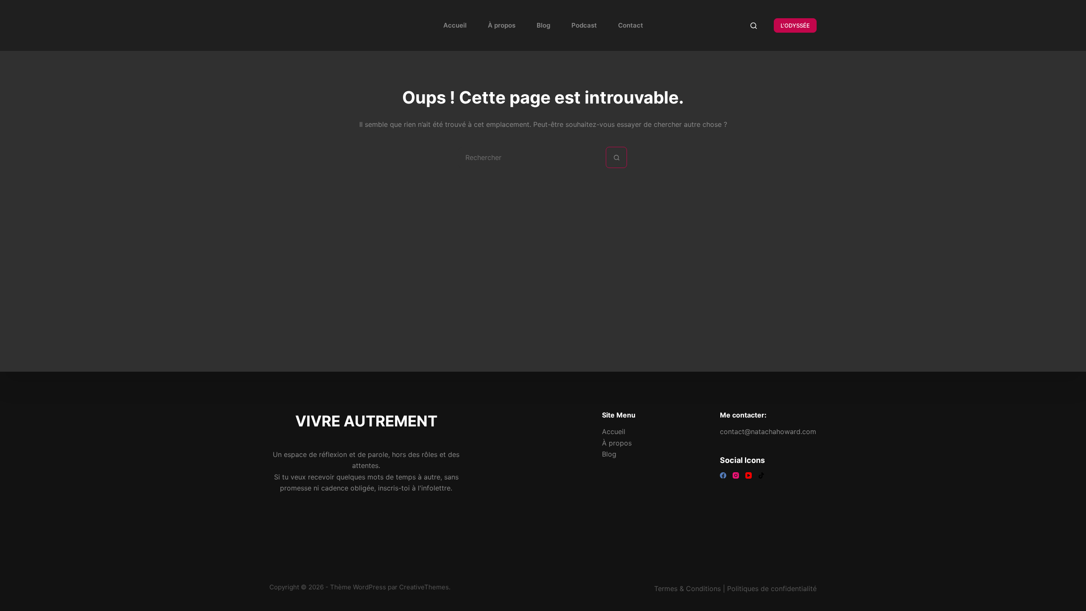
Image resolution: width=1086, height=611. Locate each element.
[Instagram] (736, 475)
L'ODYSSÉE (795, 25)
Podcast (584, 25)
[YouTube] (748, 475)
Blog (543, 25)
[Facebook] (723, 475)
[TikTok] (761, 475)
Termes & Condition (685, 588)
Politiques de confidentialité (772, 588)
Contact (630, 25)
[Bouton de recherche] (616, 157)
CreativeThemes (424, 587)
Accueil (455, 25)
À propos (501, 25)
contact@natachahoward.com (768, 431)
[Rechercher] (753, 25)
